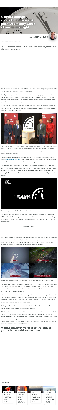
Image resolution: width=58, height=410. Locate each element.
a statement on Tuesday (12, 159)
